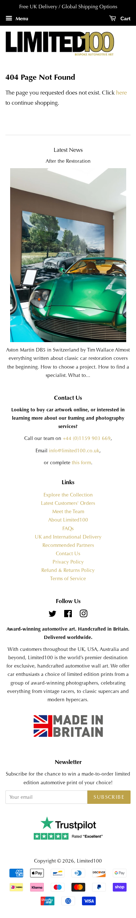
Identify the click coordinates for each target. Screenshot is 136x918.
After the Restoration (68, 161)
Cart (125, 18)
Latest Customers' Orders (68, 503)
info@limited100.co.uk (74, 451)
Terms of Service (68, 579)
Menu (21, 18)
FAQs (68, 529)
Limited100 (89, 861)
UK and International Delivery (68, 537)
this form (81, 463)
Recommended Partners (68, 545)
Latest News (68, 150)
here (121, 92)
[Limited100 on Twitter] (53, 615)
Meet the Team (68, 511)
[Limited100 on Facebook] (68, 615)
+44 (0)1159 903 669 (87, 438)
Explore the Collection (68, 495)
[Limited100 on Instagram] (83, 615)
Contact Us (68, 554)
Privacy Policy (68, 562)
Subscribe (109, 797)
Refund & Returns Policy (68, 570)
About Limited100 (68, 520)
